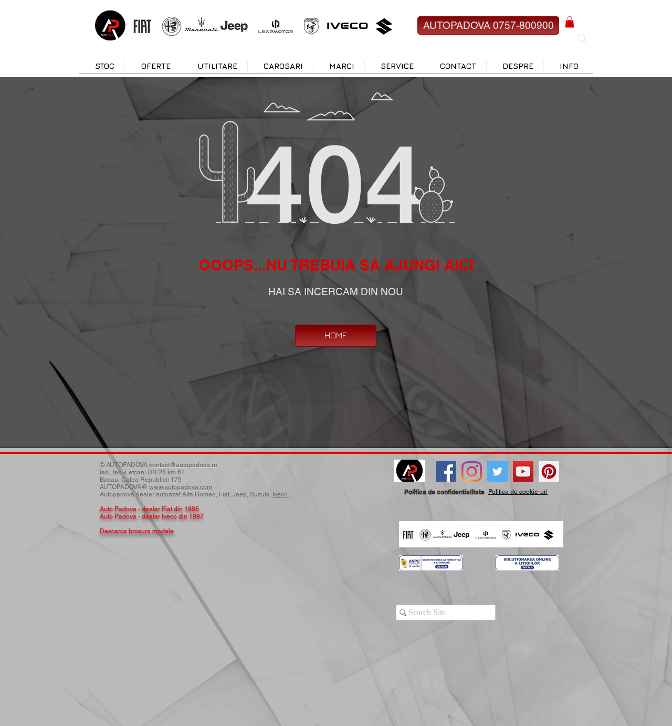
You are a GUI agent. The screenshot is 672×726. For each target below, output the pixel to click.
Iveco (280, 494)
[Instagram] (471, 471)
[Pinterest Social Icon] (549, 471)
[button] (569, 22)
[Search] (582, 39)
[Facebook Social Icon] (446, 471)
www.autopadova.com (180, 487)
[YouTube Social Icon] (523, 471)
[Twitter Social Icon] (497, 471)
